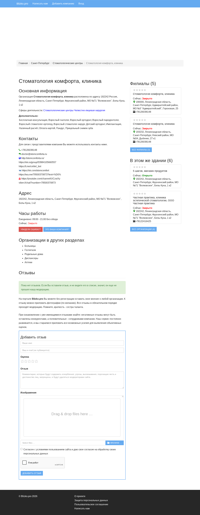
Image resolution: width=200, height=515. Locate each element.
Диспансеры (31, 258)
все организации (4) (143, 229)
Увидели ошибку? (31, 229)
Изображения (28, 392)
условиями (42, 449)
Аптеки (28, 262)
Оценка (24, 357)
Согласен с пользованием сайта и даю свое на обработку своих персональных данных (69, 451)
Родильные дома (34, 254)
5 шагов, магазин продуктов (150, 170)
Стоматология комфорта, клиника (154, 93)
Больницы (30, 246)
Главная (23, 63)
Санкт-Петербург (40, 63)
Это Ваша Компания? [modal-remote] (57, 229)
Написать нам (40, 3)
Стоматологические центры (68, 63)
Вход (81, 3)
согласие (89, 449)
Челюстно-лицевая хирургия (89, 110)
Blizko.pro (22, 3)
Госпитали (30, 250)
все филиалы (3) (141, 150)
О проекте (79, 496)
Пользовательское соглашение (91, 504)
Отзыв (24, 368)
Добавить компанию (63, 3)
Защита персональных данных (91, 500)
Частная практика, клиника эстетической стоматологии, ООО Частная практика (153, 200)
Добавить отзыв (31, 473)
